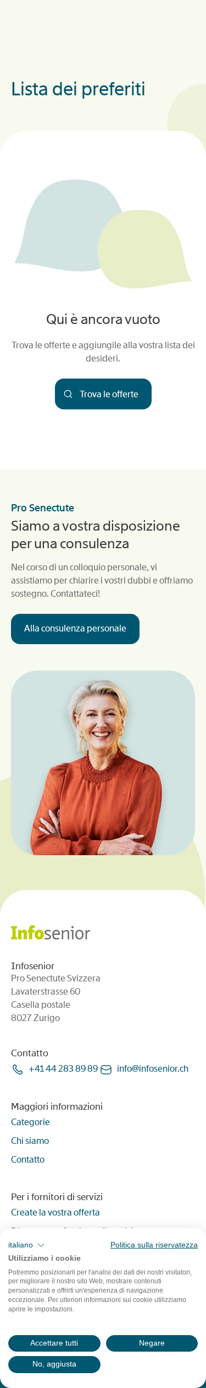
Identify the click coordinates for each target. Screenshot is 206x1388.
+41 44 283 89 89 (63, 1068)
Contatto (27, 1159)
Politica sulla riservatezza (154, 1245)
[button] (26, 1245)
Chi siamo (30, 1141)
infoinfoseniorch (152, 1068)
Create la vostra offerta (55, 1212)
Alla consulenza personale (75, 628)
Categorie (30, 1122)
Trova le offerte (108, 394)
